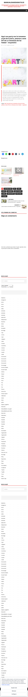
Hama (2, 398)
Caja (2, 332)
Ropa (2, 461)
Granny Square (4, 393)
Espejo (2, 374)
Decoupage (3, 365)
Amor (2, 302)
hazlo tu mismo (17, 191)
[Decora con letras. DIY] (6, 171)
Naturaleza (3, 415)
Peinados (3, 443)
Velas (2, 476)
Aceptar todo (14, 687)
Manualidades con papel (6, 408)
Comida (3, 343)
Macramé (3, 406)
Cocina (2, 334)
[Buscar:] (14, 281)
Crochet (3, 350)
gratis (3, 191)
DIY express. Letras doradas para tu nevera (6, 184)
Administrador (11, 45)
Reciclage (3, 454)
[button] (26, 10)
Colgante (3, 339)
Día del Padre (4, 369)
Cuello (2, 354)
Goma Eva (3, 391)
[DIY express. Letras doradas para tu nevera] (6, 180)
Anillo (2, 308)
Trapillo (2, 472)
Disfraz (2, 371)
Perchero (3, 448)
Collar (2, 341)
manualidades (11, 193)
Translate (11, 287)
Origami (3, 437)
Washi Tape (3, 478)
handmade (9, 191)
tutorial (4, 196)
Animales (3, 310)
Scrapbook (3, 467)
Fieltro (2, 376)
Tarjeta (2, 469)
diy (14, 188)
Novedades (3, 430)
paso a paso (18, 193)
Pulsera (2, 450)
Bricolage (3, 330)
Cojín (2, 337)
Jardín (2, 402)
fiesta (19, 188)
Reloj (2, 456)
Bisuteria (3, 321)
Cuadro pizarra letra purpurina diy (17, 175)
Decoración (3, 356)
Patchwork (3, 441)
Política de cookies (6, 684)
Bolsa (2, 326)
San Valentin (3, 465)
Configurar (14, 694)
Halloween (3, 395)
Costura (3, 347)
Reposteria (3, 459)
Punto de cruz (4, 452)
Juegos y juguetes (5, 404)
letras (3, 193)
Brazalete (3, 328)
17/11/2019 (4, 45)
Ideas (2, 400)
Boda (2, 324)
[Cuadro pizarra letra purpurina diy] (18, 171)
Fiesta (2, 378)
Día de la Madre (4, 367)
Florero (2, 389)
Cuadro (2, 352)
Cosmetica (3, 345)
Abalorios (3, 297)
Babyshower (4, 319)
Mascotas (3, 413)
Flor (2, 382)
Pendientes (3, 445)
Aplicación (3, 317)
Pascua (2, 439)
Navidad (3, 417)
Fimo (2, 380)
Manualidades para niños (6, 411)
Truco (2, 474)
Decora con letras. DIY (6, 174)
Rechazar (14, 690)
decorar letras (8, 188)
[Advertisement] (14, 24)
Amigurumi (3, 300)
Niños (2, 426)
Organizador (4, 432)
